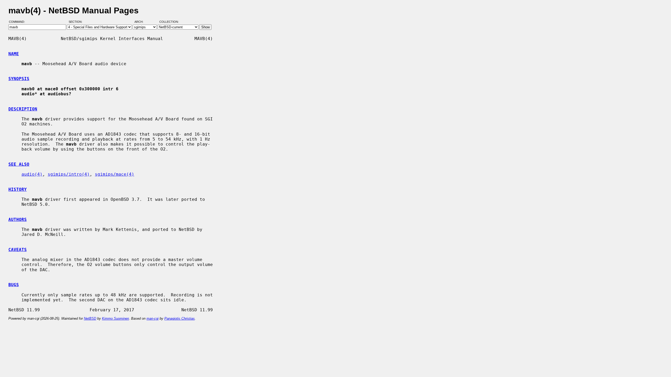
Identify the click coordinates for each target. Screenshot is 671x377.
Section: (77, 21)
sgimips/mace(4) (114, 174)
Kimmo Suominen (115, 318)
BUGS (13, 284)
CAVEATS (17, 249)
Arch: (141, 21)
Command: (18, 21)
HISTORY (17, 189)
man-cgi (153, 318)
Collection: (169, 21)
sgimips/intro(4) (69, 174)
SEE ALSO (18, 164)
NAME (13, 53)
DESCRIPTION (22, 109)
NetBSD (90, 318)
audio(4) (31, 174)
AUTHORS (17, 219)
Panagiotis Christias (179, 318)
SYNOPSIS (18, 78)
